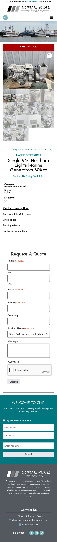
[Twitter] (42, 533)
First (9, 272)
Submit (14, 381)
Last (9, 283)
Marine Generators (28, 155)
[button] (51, 17)
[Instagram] (36, 533)
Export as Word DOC (42, 149)
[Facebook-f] (31, 533)
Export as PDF (21, 149)
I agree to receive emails (18, 420)
